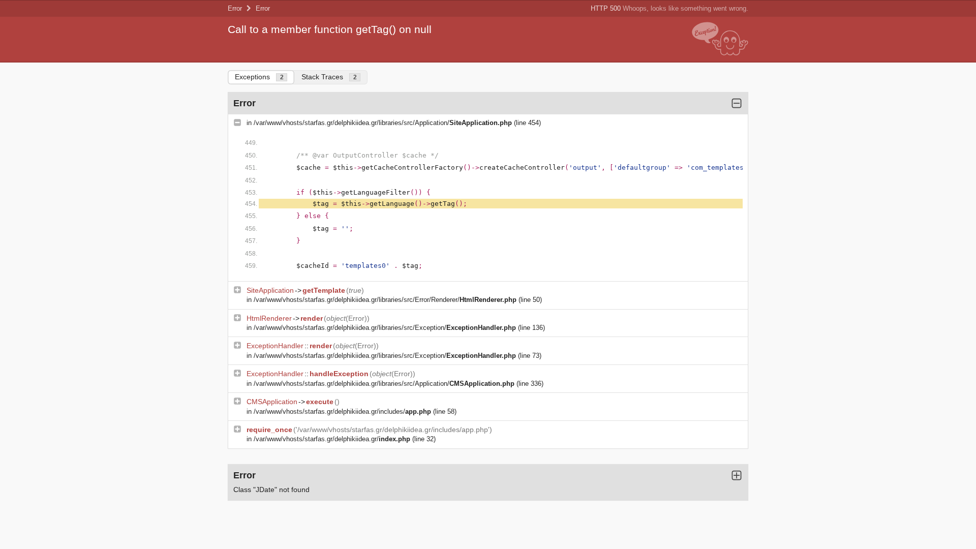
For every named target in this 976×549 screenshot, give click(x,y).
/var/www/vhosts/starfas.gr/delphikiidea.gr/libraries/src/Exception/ (385, 327)
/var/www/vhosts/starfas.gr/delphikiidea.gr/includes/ (342, 411)
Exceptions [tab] (259, 77)
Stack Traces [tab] (329, 77)
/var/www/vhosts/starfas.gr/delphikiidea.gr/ (332, 439)
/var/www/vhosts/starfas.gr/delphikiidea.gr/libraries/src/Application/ (383, 123)
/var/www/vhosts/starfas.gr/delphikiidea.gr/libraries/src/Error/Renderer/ (385, 299)
